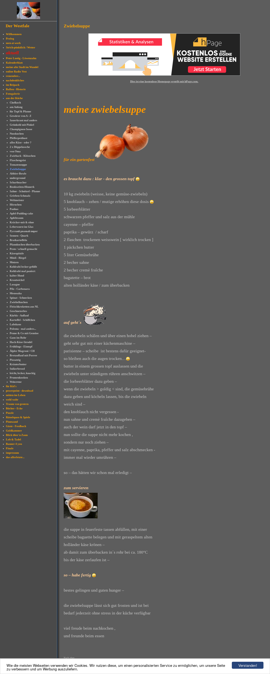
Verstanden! (247, 665)
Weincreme (16, 381)
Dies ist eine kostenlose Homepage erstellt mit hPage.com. (164, 81)
